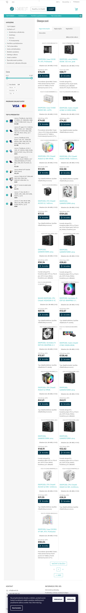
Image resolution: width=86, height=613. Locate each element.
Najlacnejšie (58, 29)
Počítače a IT (11, 29)
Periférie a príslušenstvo (15, 43)
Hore (59, 575)
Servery (11, 38)
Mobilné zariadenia (13, 52)
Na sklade (14, 85)
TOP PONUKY (11, 27)
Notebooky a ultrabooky (16, 32)
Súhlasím (70, 599)
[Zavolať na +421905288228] (9, 2)
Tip (11, 93)
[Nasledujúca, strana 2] (58, 569)
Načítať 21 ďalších (58, 564)
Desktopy (12, 35)
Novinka (13, 90)
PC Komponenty (14, 41)
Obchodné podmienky (52, 590)
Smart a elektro (12, 57)
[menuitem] (10, 16)
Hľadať (51, 9)
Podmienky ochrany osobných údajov (56, 593)
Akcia (12, 87)
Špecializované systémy (14, 60)
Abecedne (42, 33)
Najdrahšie (69, 29)
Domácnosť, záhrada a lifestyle (17, 63)
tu (40, 602)
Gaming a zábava (12, 55)
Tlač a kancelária (12, 46)
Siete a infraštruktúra (13, 49)
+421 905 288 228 (14, 594)
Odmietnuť (58, 599)
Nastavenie (16, 608)
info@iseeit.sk (13, 590)
